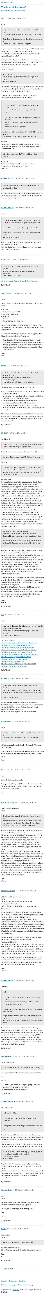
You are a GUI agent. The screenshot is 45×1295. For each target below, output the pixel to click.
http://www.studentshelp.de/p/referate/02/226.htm (17, 647)
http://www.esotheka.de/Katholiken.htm (14, 666)
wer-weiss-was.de (7, 2)
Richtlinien (22, 1281)
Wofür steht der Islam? (13, 7)
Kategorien (13, 1281)
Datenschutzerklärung (25, 1285)
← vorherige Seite (7, 1268)
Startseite (4, 1281)
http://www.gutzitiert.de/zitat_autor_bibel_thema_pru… (19, 643)
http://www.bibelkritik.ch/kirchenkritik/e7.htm (16, 645)
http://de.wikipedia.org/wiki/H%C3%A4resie (16, 657)
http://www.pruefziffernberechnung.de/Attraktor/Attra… (19, 281)
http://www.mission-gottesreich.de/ (12, 661)
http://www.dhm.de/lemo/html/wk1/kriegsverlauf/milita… (20, 654)
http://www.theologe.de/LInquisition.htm (14, 659)
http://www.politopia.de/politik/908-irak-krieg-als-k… (18, 650)
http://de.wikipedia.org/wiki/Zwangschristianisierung (18, 664)
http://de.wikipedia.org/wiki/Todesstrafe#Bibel (16, 652)
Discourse (16, 1290)
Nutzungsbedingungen (8, 1285)
